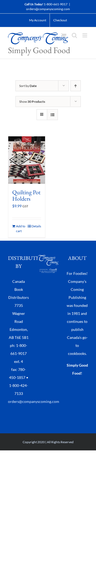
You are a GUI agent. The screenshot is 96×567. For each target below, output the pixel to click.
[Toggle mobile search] (74, 35)
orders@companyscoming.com (48, 9)
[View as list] (52, 114)
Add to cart (20, 228)
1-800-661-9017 (55, 4)
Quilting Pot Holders (26, 195)
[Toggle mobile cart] (63, 35)
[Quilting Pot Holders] (26, 160)
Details (36, 226)
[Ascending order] (75, 85)
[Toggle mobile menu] (85, 35)
